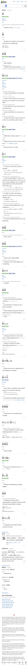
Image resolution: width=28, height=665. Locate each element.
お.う (19, 542)
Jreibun (24, 560)
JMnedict (17, 627)
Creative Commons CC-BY (12, 635)
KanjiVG (20, 651)
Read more (22, 68)
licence (14, 631)
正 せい (18, 27)
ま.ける (10, 542)
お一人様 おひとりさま (19, 399)
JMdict (10, 627)
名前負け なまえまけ (13, 143)
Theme (21, 1)
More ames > (5, 593)
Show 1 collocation (4, 251)
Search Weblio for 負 (7, 607)
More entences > (6, 565)
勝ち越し (8, 468)
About (18, 1)
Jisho (4, 2)
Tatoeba (16, 634)
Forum (14, 1)
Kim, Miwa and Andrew (17, 617)
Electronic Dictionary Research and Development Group (13, 629)
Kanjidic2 (13, 627)
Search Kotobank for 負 (7, 605)
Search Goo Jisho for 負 (7, 600)
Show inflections (4, 83)
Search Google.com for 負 (8, 602)
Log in (25, 1)
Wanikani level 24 (19, 246)
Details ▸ (24, 30)
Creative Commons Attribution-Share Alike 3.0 (10, 654)
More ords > (5, 532)
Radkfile (22, 627)
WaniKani (8, 641)
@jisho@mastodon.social (16, 618)
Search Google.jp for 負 (7, 604)
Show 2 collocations (4, 19)
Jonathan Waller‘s (14, 662)
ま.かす (15, 542)
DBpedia (15, 657)
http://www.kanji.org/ (14, 646)
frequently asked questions (9, 621)
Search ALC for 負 (6, 599)
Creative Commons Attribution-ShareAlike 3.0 (16, 658)
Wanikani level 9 (18, 78)
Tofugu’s (17, 639)
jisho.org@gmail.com (7, 619)
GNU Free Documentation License (10, 659)
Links (3, 22)
